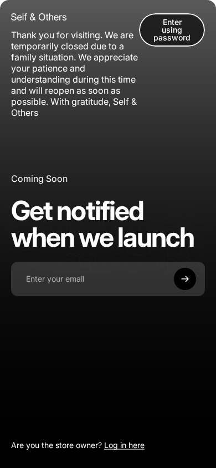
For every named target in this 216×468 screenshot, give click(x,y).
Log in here (124, 445)
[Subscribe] (185, 279)
